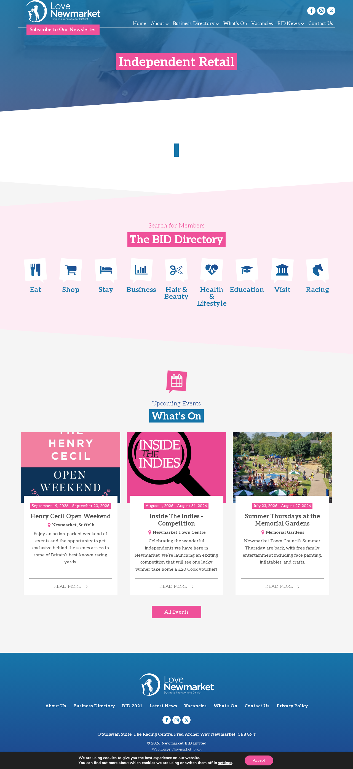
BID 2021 (132, 706)
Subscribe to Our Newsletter (63, 30)
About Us (56, 706)
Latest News (163, 706)
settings (225, 762)
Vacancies (262, 23)
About (157, 23)
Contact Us (320, 23)
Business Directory (194, 23)
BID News (288, 23)
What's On (235, 23)
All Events (176, 612)
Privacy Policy (292, 706)
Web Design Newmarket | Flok (177, 749)
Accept (259, 760)
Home (139, 23)
